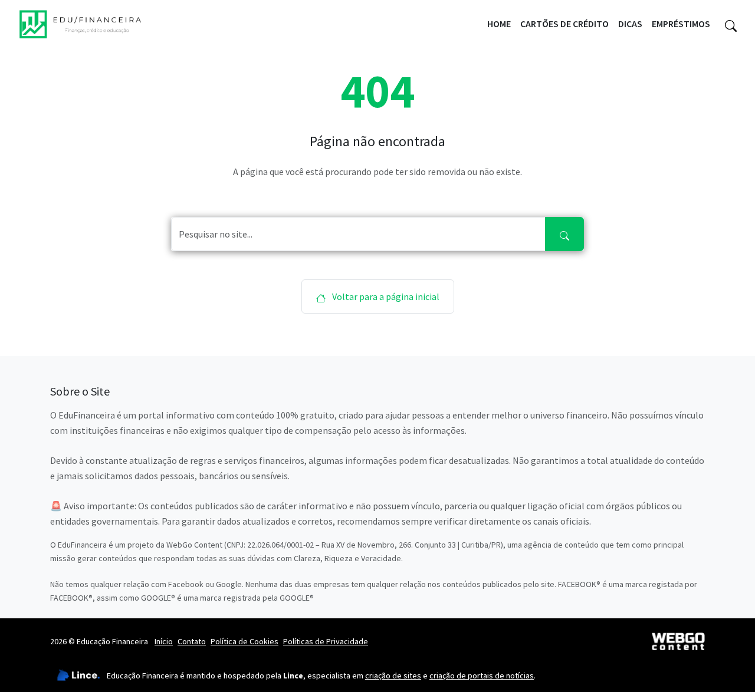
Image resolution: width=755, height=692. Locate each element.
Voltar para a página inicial (384, 296)
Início (164, 641)
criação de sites (393, 675)
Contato (192, 641)
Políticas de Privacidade (325, 641)
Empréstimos (681, 23)
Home (499, 23)
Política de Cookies (244, 641)
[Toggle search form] (730, 24)
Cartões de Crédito (564, 23)
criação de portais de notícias (481, 675)
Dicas (630, 23)
